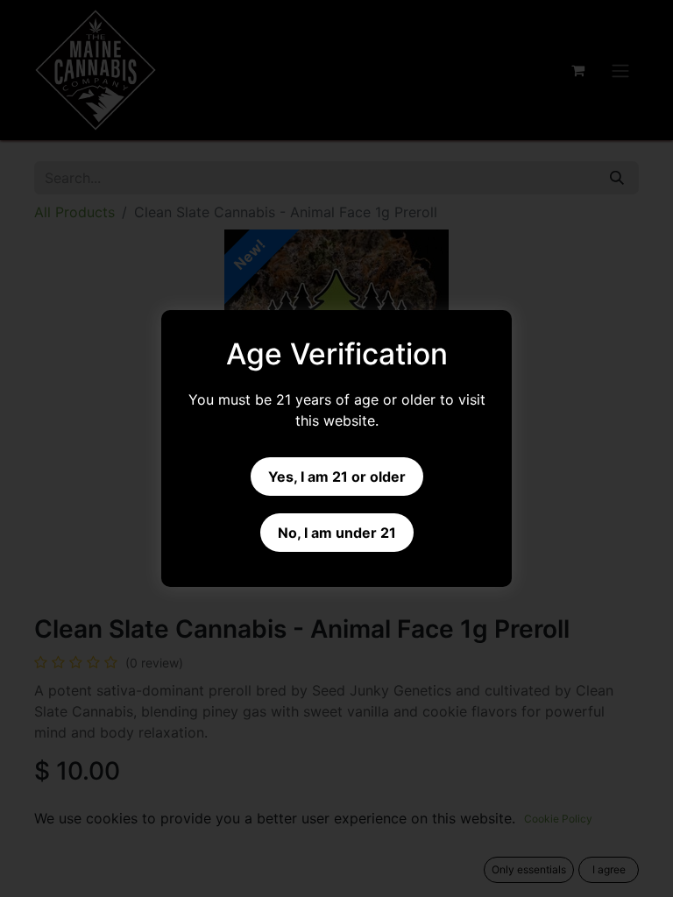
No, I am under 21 (337, 532)
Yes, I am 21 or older (337, 476)
